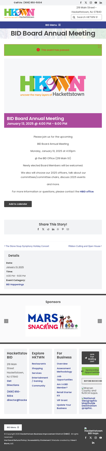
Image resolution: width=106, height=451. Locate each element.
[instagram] (91, 3)
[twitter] (86, 3)
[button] (6, 321)
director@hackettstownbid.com (27, 400)
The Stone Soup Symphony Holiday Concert (27, 246)
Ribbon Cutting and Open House (84, 246)
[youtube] (96, 3)
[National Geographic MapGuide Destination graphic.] (90, 398)
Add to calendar (18, 204)
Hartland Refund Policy (15, 440)
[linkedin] (101, 3)
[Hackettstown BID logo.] (93, 428)
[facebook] (81, 3)
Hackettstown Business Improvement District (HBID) (45, 434)
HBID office (87, 191)
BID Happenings (15, 284)
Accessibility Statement (39, 440)
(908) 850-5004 (32, 2)
